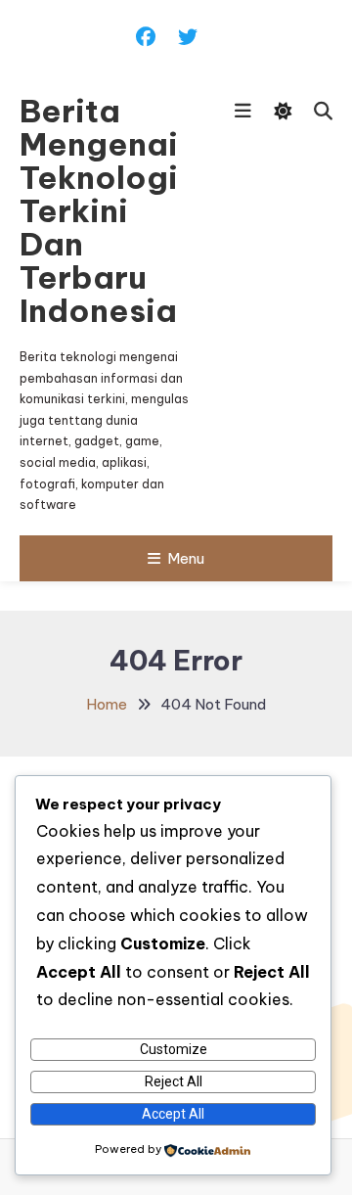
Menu (185, 558)
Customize (173, 1049)
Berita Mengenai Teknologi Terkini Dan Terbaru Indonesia (99, 210)
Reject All (173, 1081)
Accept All (173, 1114)
